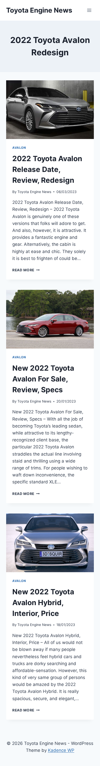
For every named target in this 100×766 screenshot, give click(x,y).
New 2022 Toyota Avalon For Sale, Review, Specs (43, 379)
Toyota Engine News (34, 192)
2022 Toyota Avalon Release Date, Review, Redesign (47, 169)
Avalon (19, 148)
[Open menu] (89, 10)
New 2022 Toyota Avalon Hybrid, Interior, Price (43, 602)
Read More (26, 270)
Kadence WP (61, 750)
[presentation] (50, 109)
